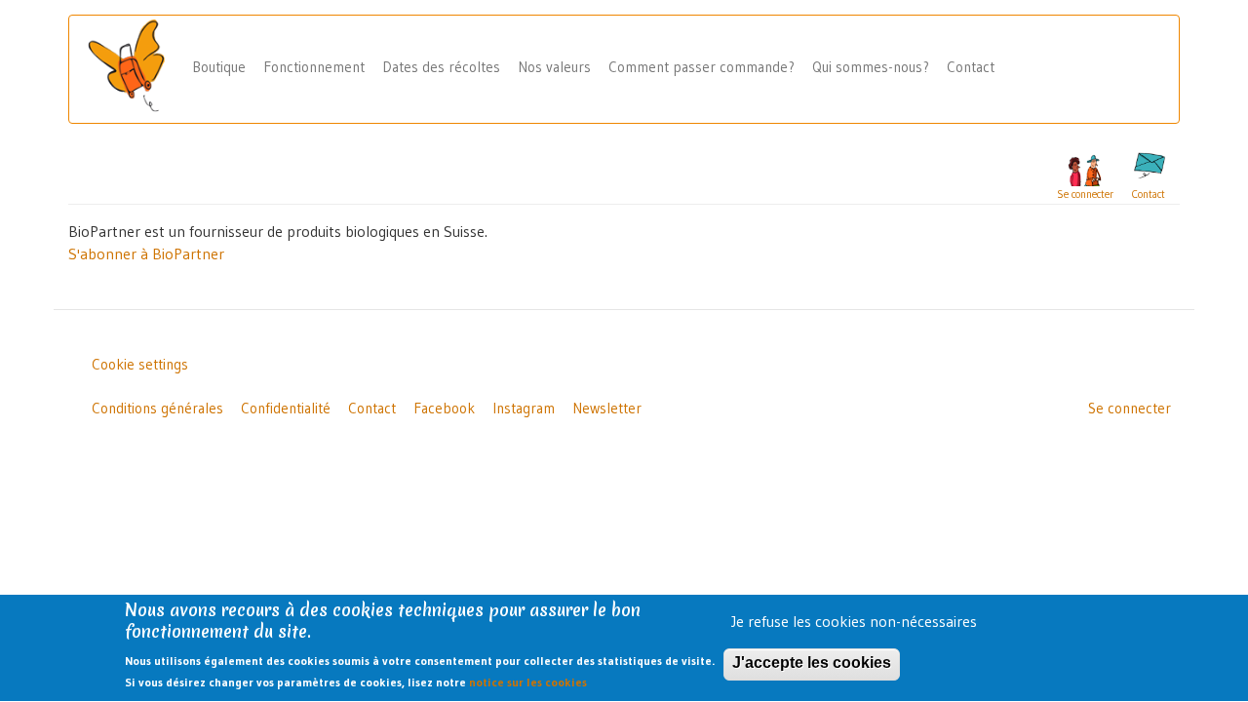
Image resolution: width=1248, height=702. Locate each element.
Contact (970, 67)
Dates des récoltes (441, 67)
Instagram (523, 408)
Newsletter (607, 408)
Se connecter (1129, 408)
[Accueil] (133, 67)
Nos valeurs (554, 67)
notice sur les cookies (528, 683)
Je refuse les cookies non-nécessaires (854, 621)
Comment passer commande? (701, 67)
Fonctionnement (314, 67)
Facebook (444, 408)
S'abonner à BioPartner (146, 253)
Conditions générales (157, 408)
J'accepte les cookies (811, 663)
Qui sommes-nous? (870, 67)
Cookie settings (140, 364)
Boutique (219, 67)
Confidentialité (286, 408)
